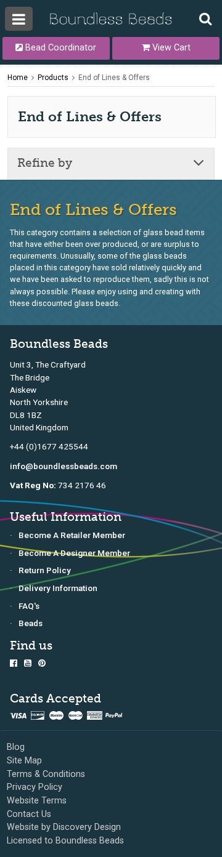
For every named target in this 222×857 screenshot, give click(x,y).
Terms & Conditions (46, 774)
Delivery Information (57, 588)
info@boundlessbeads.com (63, 466)
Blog (16, 747)
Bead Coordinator (59, 47)
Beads (30, 623)
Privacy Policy (34, 787)
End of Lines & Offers (114, 77)
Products (53, 77)
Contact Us (29, 814)
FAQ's (28, 606)
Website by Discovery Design (64, 827)
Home (17, 77)
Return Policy (44, 570)
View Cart (170, 47)
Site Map (24, 760)
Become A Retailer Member (71, 535)
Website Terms (37, 800)
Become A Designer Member (74, 553)
